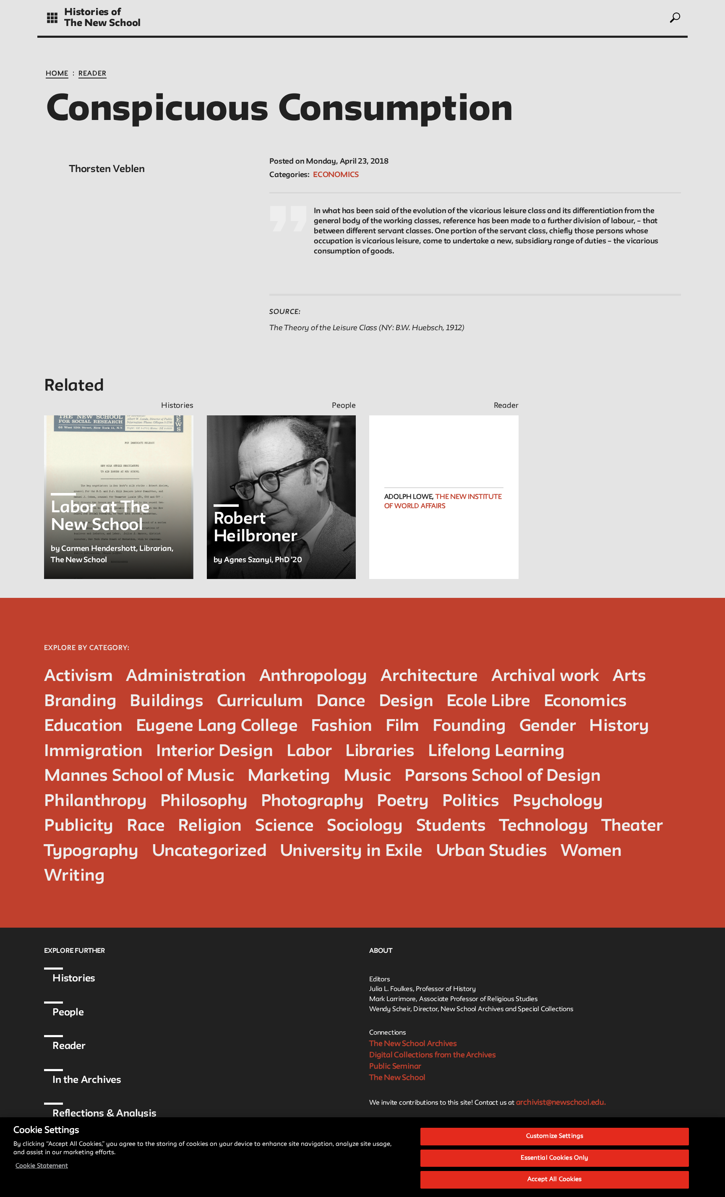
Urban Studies (491, 851)
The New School (102, 23)
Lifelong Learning (496, 751)
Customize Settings (554, 1136)
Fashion (341, 726)
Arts (629, 676)
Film (402, 726)
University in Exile (351, 851)
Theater (632, 826)
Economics (336, 175)
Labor (309, 751)
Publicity (78, 826)
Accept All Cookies (554, 1179)
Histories (73, 978)
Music (367, 776)
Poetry (403, 801)
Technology (543, 826)
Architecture (429, 676)
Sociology (364, 826)
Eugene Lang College (216, 726)
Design (406, 701)
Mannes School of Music (139, 776)
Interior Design (214, 751)
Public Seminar (395, 1066)
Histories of (92, 12)
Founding (469, 726)
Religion (209, 826)
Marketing (289, 776)
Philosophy (204, 801)
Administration (185, 676)
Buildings (166, 701)
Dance (340, 701)
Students (451, 826)
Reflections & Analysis (104, 1113)
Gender (547, 726)
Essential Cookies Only (554, 1158)
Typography (91, 851)
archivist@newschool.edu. (561, 1102)
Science (284, 826)
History (619, 726)
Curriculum (260, 701)
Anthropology (313, 676)
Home (57, 74)
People (68, 1012)
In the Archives (86, 1080)
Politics (470, 801)
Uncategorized (209, 851)
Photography (312, 801)
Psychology (558, 801)
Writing (74, 876)
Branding (80, 701)
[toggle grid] (52, 18)
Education (83, 726)
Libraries (380, 751)
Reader (92, 74)
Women (591, 851)
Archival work (545, 676)
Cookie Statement (42, 1166)
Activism (78, 676)
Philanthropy (95, 801)
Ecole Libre (488, 701)
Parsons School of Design (502, 776)
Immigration (93, 751)
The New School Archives (412, 1044)
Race (145, 826)
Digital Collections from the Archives (432, 1055)
